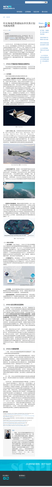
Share (41, 23)
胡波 (9, 30)
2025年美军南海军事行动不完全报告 (44, 50)
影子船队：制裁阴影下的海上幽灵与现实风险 (44, 32)
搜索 (46, 2)
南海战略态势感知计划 (9, 8)
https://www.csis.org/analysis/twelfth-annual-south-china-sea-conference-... (15, 423)
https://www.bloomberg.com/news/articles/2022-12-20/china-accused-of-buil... (15, 421)
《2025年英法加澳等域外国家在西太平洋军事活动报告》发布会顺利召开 (44, 59)
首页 (4, 17)
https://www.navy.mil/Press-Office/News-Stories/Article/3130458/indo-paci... (15, 425)
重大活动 (44, 12)
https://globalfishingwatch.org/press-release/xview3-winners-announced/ (17, 414)
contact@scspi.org (12, 38)
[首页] (7, 7)
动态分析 (36, 12)
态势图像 (28, 12)
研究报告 (19, 12)
